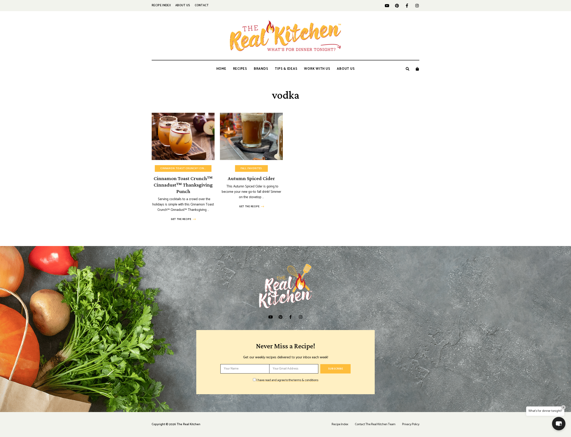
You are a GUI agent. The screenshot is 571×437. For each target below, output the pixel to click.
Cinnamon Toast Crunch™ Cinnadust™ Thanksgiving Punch (183, 184)
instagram (417, 5)
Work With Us (317, 69)
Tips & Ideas (286, 69)
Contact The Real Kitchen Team (375, 424)
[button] (558, 423)
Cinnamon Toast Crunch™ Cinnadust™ (188, 168)
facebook (407, 5)
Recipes (240, 69)
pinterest (397, 5)
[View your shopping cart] (417, 68)
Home (221, 69)
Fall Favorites (251, 168)
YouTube (387, 5)
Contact (202, 5)
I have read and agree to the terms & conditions (287, 380)
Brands (261, 69)
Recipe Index (161, 5)
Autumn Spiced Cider (251, 178)
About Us (182, 5)
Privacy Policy (410, 424)
